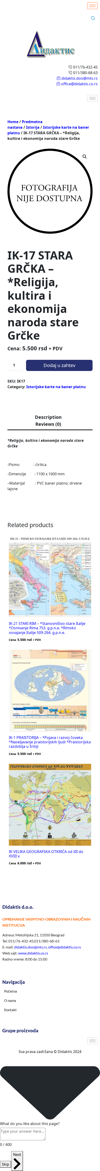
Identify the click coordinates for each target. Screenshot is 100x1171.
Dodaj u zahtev (59, 365)
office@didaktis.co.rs (64, 947)
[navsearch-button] (93, 18)
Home (12, 121)
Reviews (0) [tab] (48, 424)
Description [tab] (48, 417)
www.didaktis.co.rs (33, 953)
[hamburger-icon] (92, 5)
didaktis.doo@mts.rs (30, 947)
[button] (84, 156)
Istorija (33, 127)
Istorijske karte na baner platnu (56, 386)
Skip (5, 1164)
